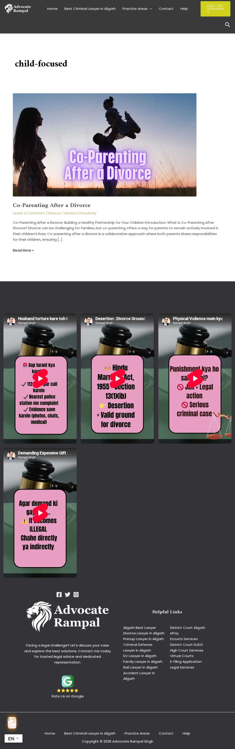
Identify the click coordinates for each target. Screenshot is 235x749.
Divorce (54, 213)
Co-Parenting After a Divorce (51, 205)
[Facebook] (59, 594)
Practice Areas (135, 8)
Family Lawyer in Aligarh (142, 661)
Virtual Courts (181, 655)
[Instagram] (76, 594)
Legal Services (182, 667)
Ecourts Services (184, 638)
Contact (166, 8)
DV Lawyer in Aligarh (140, 655)
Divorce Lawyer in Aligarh (144, 633)
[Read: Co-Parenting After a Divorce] (104, 144)
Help (184, 8)
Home (52, 8)
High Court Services (186, 650)
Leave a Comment (29, 213)
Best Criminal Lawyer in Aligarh (90, 8)
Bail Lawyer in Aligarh (140, 667)
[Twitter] (67, 594)
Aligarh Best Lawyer (139, 627)
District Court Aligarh (187, 627)
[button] (150, 8)
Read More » (23, 250)
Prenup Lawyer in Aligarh (143, 638)
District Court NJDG (186, 644)
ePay (174, 633)
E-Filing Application (186, 661)
